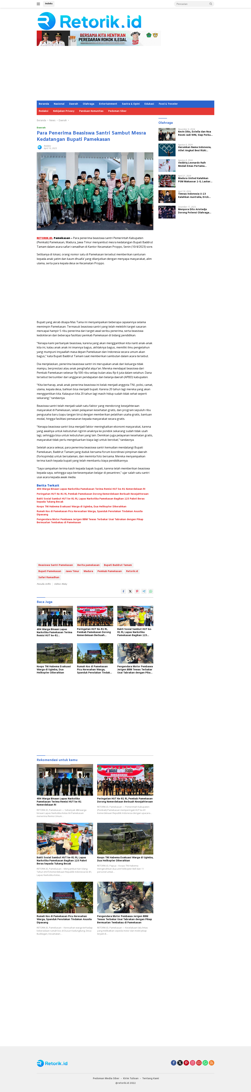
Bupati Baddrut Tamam (118, 565)
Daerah (73, 104)
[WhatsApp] (205, 1063)
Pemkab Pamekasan (109, 571)
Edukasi (149, 104)
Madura (88, 571)
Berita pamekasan (88, 565)
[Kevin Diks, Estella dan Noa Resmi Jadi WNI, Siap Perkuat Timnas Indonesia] (167, 134)
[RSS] (211, 1063)
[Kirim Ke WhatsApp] (150, 591)
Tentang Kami (150, 1078)
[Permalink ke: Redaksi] (39, 147)
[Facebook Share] (123, 591)
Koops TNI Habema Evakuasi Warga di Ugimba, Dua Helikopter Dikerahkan (81, 506)
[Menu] (39, 4)
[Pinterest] (186, 1063)
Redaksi (43, 111)
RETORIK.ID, (45, 238)
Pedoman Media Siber (106, 1078)
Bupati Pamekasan (49, 571)
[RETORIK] (103, 20)
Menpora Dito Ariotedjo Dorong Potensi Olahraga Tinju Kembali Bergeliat (193, 211)
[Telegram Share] (144, 591)
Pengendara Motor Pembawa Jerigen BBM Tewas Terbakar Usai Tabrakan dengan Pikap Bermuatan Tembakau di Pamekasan (90, 521)
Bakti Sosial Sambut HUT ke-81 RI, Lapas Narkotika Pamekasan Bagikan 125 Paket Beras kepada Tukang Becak (91, 500)
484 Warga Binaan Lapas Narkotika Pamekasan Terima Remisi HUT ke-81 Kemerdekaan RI (91, 489)
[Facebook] (173, 1063)
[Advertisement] (125, 75)
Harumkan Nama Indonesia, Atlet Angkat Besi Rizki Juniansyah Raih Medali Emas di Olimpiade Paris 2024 (196, 149)
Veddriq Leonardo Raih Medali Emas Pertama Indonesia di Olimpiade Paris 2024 (195, 164)
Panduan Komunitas (91, 111)
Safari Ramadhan (48, 577)
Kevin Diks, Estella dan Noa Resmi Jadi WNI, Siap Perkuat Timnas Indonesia (195, 133)
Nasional (59, 104)
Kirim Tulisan (130, 1078)
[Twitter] (180, 1063)
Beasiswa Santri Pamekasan (55, 565)
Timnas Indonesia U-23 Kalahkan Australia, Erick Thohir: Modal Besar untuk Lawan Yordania (194, 196)
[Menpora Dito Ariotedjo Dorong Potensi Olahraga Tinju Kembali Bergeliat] (167, 212)
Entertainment (108, 104)
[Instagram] (192, 1063)
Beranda (44, 104)
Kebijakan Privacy (63, 111)
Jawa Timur (72, 571)
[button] (210, 3)
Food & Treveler (168, 104)
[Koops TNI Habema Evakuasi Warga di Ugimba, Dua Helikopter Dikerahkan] (55, 653)
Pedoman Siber (117, 111)
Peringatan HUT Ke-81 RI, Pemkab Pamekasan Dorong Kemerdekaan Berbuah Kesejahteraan (93, 494)
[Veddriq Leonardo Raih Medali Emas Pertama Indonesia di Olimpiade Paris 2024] (167, 165)
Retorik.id (132, 571)
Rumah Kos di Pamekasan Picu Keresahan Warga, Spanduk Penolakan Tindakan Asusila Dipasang (90, 513)
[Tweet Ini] (130, 591)
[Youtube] (199, 1063)
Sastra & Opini (131, 104)
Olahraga (88, 104)
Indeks (48, 3)
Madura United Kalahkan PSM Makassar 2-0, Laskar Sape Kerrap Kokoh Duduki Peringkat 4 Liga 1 (194, 180)
